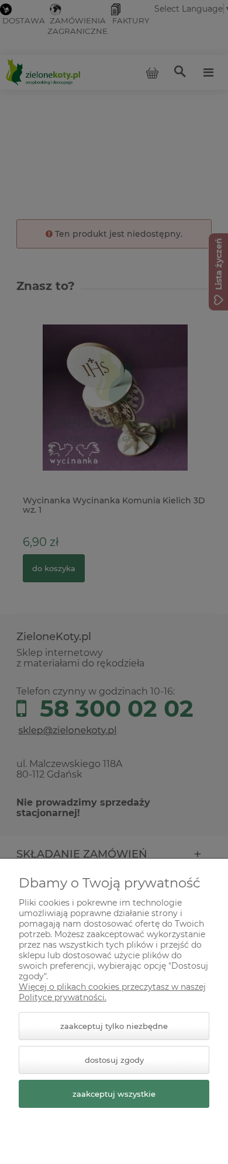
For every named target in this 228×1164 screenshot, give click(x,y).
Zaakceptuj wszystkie (114, 1094)
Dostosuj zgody (114, 1060)
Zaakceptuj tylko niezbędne (114, 1026)
